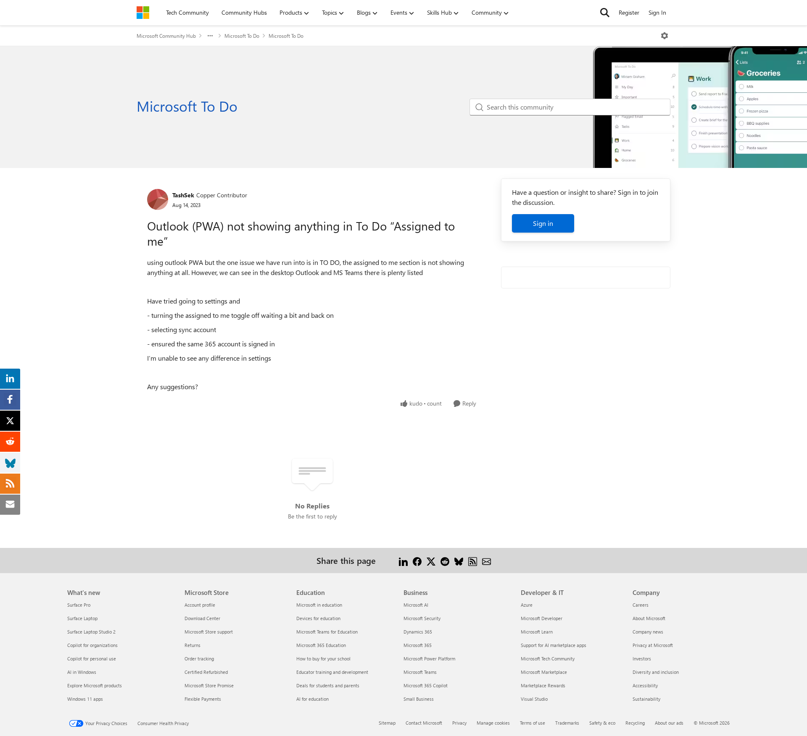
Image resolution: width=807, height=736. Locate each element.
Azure (527, 605)
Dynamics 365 (418, 632)
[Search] (605, 13)
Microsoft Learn (537, 632)
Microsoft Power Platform (429, 658)
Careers (641, 605)
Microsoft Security (422, 618)
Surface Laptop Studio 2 (91, 632)
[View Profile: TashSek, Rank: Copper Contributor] (157, 199)
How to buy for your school (323, 658)
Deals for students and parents (327, 685)
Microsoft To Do (241, 35)
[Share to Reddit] (444, 560)
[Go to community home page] (143, 12)
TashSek (183, 195)
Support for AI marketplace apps (553, 645)
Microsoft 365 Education (321, 645)
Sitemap (387, 723)
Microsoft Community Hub (166, 35)
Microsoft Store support (209, 632)
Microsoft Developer (541, 618)
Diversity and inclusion (656, 672)
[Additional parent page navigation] (210, 36)
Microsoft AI (416, 605)
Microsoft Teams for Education (327, 632)
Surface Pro (78, 605)
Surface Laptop (82, 618)
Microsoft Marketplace (544, 672)
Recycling (635, 723)
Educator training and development (332, 672)
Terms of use (532, 723)
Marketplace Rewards (543, 685)
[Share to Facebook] (417, 560)
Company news (648, 632)
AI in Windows (81, 672)
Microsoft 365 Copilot (426, 685)
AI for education (312, 699)
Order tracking (199, 658)
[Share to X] (431, 560)
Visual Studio (534, 699)
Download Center (202, 618)
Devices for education (318, 618)
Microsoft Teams (420, 672)
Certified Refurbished (206, 672)
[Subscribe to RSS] (472, 560)
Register (629, 12)
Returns (192, 645)
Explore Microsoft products (94, 685)
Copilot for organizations (92, 645)
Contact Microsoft (424, 723)
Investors (642, 658)
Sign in (543, 223)
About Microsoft (649, 618)
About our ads (669, 723)
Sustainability (646, 699)
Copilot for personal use (91, 658)
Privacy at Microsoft (653, 645)
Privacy (459, 723)
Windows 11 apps (85, 699)
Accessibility (645, 685)
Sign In (657, 12)
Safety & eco (602, 723)
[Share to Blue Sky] (458, 560)
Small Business (419, 699)
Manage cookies (493, 723)
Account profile (200, 605)
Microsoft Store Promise (209, 685)
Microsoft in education (319, 605)
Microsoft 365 (418, 645)
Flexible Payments (203, 699)
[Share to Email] (486, 560)
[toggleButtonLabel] (664, 36)
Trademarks (567, 723)
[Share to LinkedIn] (403, 560)
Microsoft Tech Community (548, 658)
